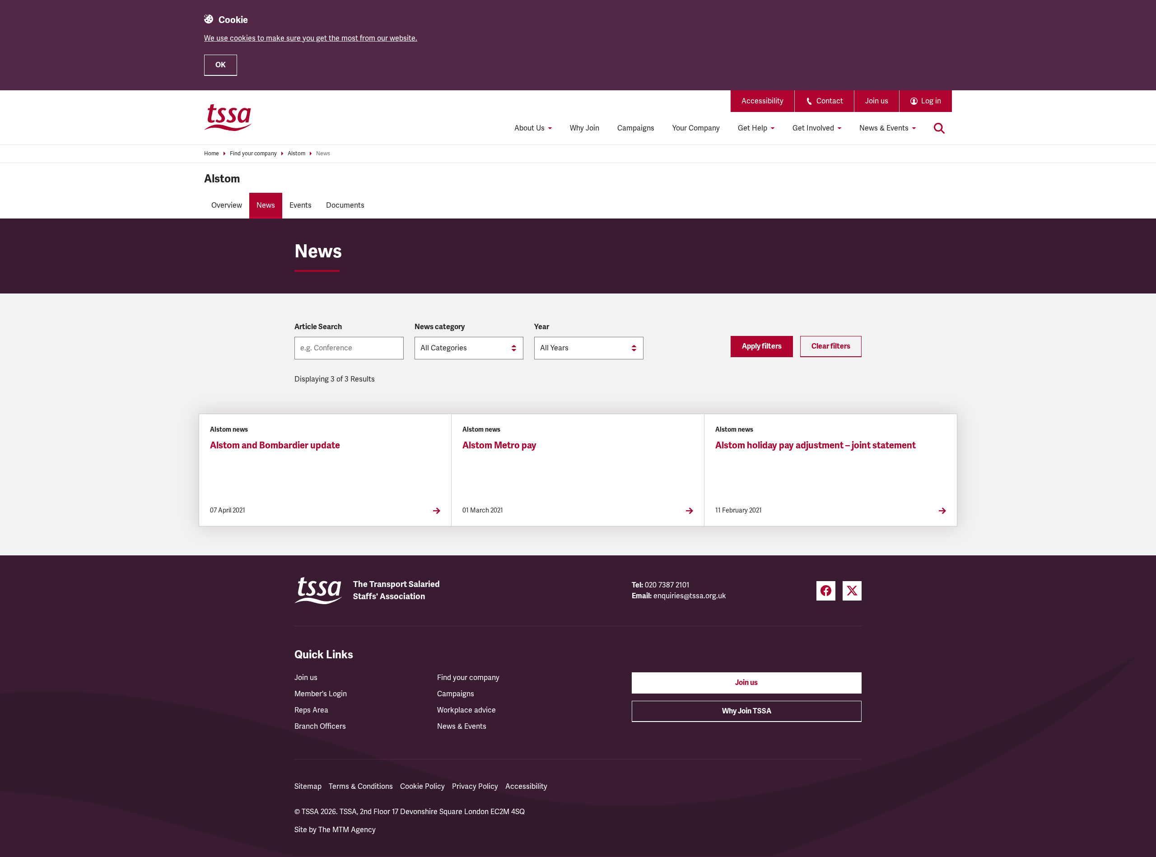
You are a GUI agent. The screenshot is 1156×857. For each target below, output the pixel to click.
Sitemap (308, 786)
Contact (829, 101)
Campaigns (635, 128)
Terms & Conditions (361, 786)
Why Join (584, 128)
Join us (876, 101)
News (323, 153)
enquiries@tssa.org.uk (689, 596)
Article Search (318, 326)
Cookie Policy (422, 786)
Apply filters (762, 346)
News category (440, 326)
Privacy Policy (475, 786)
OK (220, 65)
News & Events (461, 726)
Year (541, 326)
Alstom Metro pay (499, 445)
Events (300, 205)
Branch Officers (320, 726)
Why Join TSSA (746, 711)
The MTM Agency (347, 829)
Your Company (696, 128)
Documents (345, 205)
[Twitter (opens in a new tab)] (852, 591)
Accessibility (762, 101)
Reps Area (311, 710)
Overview (226, 205)
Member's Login (320, 694)
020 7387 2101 (667, 585)
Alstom (296, 153)
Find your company (253, 153)
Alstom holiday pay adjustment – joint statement (815, 445)
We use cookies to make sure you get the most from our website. (310, 38)
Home (211, 153)
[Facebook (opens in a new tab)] (825, 591)
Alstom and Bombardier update (275, 445)
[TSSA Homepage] (228, 117)
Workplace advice (466, 710)
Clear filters (830, 346)
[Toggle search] (939, 128)
